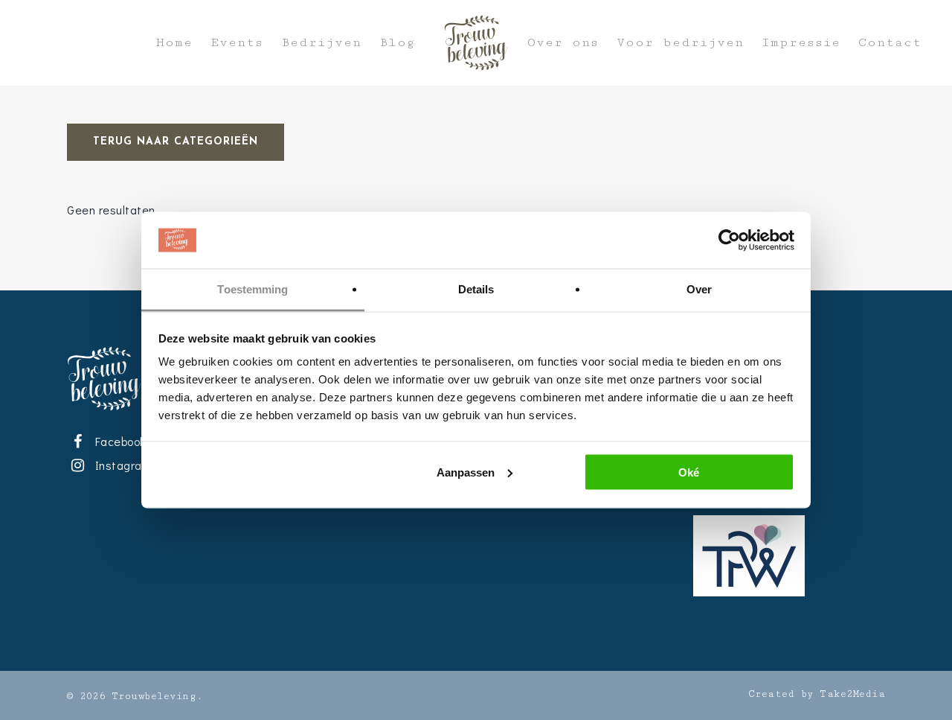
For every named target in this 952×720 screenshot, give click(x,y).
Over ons (563, 43)
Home (174, 43)
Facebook (117, 441)
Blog (397, 43)
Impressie (801, 43)
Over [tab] (699, 289)
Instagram (120, 465)
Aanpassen (466, 471)
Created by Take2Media (817, 694)
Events (236, 43)
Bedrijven (321, 43)
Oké (688, 471)
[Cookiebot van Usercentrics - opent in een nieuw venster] (729, 240)
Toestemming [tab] (252, 289)
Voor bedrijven (680, 43)
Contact (890, 43)
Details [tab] (476, 289)
